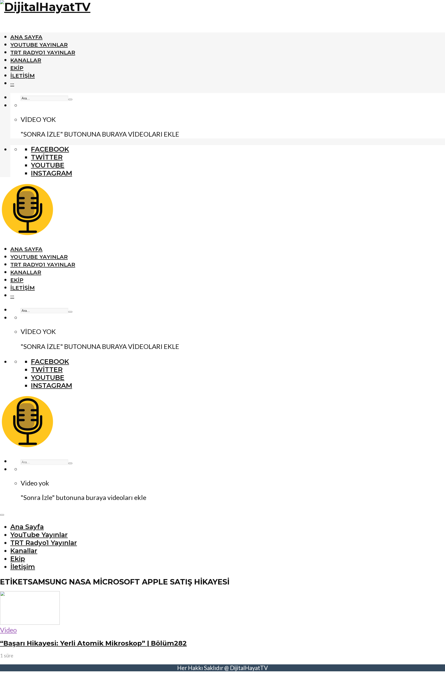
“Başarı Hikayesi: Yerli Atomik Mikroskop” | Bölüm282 (93, 643)
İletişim (22, 75)
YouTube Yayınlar (39, 44)
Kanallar (25, 60)
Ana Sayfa (26, 37)
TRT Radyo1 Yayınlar (42, 52)
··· (12, 83)
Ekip (16, 68)
